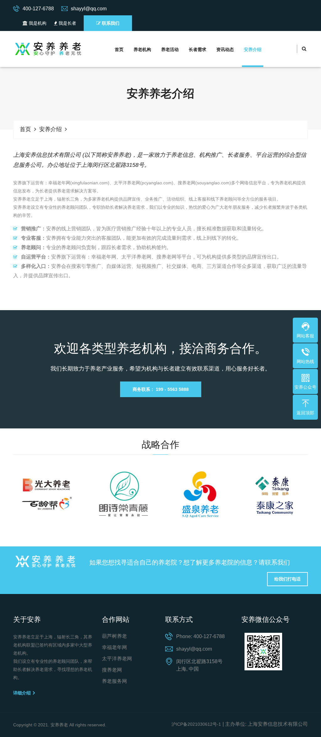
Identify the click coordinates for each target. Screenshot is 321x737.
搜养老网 (112, 670)
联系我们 (110, 23)
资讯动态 (225, 49)
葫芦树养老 (114, 636)
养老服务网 (114, 681)
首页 (119, 49)
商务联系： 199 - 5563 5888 (161, 389)
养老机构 (142, 49)
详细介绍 (22, 692)
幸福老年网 (114, 647)
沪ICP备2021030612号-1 (196, 724)
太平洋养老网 (117, 658)
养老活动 (170, 49)
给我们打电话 (287, 578)
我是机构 (37, 23)
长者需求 (197, 49)
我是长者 (66, 23)
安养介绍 (252, 49)
